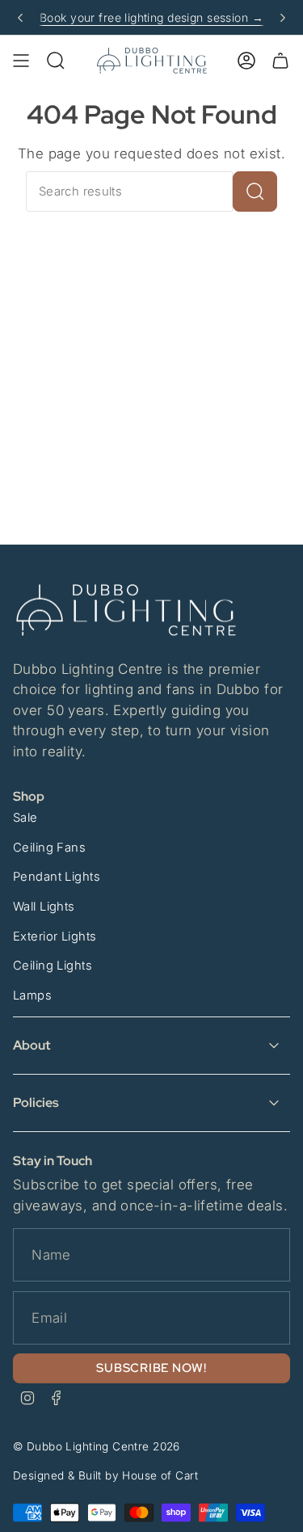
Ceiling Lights (52, 965)
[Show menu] (21, 60)
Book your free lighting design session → (151, 17)
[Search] (255, 191)
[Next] (283, 18)
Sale (25, 817)
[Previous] (20, 18)
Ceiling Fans (49, 847)
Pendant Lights (56, 876)
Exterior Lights (54, 936)
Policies (36, 1102)
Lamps (32, 995)
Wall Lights (44, 906)
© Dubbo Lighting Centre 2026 (96, 1446)
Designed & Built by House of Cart (105, 1475)
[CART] (280, 60)
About (32, 1045)
